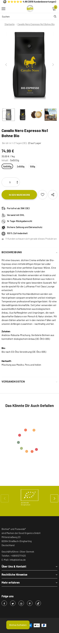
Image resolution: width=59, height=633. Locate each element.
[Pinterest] (29, 603)
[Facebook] (4, 603)
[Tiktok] (38, 603)
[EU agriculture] (29, 497)
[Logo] (30, 8)
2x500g (20, 166)
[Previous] (6, 65)
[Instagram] (21, 603)
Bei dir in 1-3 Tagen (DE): (14, 143)
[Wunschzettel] (42, 194)
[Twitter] (12, 603)
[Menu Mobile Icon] (3, 9)
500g (32, 166)
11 (6, 238)
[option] (29, 65)
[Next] (53, 65)
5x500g (7, 166)
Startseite (10, 24)
